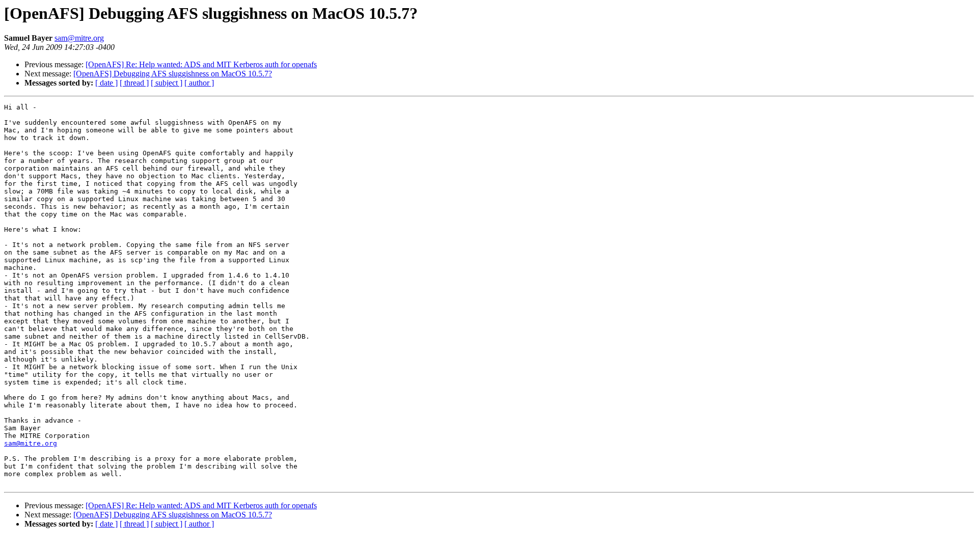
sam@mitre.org (79, 38)
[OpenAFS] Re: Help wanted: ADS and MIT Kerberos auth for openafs (201, 64)
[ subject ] (166, 82)
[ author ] (199, 82)
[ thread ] (134, 82)
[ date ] (106, 82)
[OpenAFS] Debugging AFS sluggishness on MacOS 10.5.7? (172, 73)
